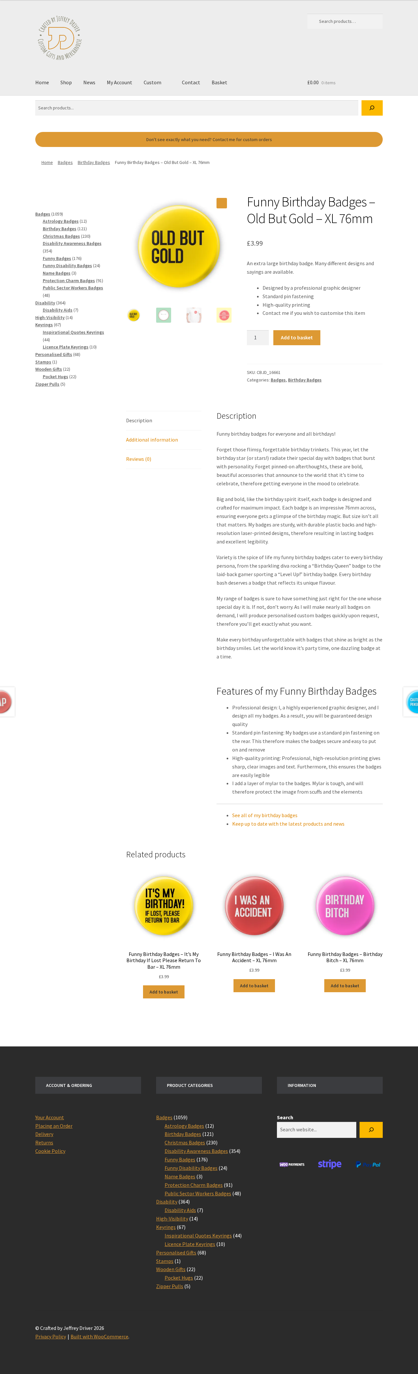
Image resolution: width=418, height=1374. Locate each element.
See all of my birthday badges (264, 815)
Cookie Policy (50, 1151)
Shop (66, 82)
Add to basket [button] (164, 992)
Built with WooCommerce (99, 1336)
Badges (65, 162)
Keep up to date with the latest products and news (288, 823)
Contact (191, 82)
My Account (119, 82)
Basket (219, 82)
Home (42, 82)
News (89, 82)
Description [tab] (139, 420)
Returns (44, 1142)
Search (285, 1117)
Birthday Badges (94, 162)
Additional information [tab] (152, 439)
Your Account (49, 1117)
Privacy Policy (50, 1336)
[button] (222, 203)
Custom (152, 82)
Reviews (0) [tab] (138, 459)
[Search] (372, 108)
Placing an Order (53, 1126)
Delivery (44, 1134)
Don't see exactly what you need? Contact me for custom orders (209, 139)
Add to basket (297, 337)
